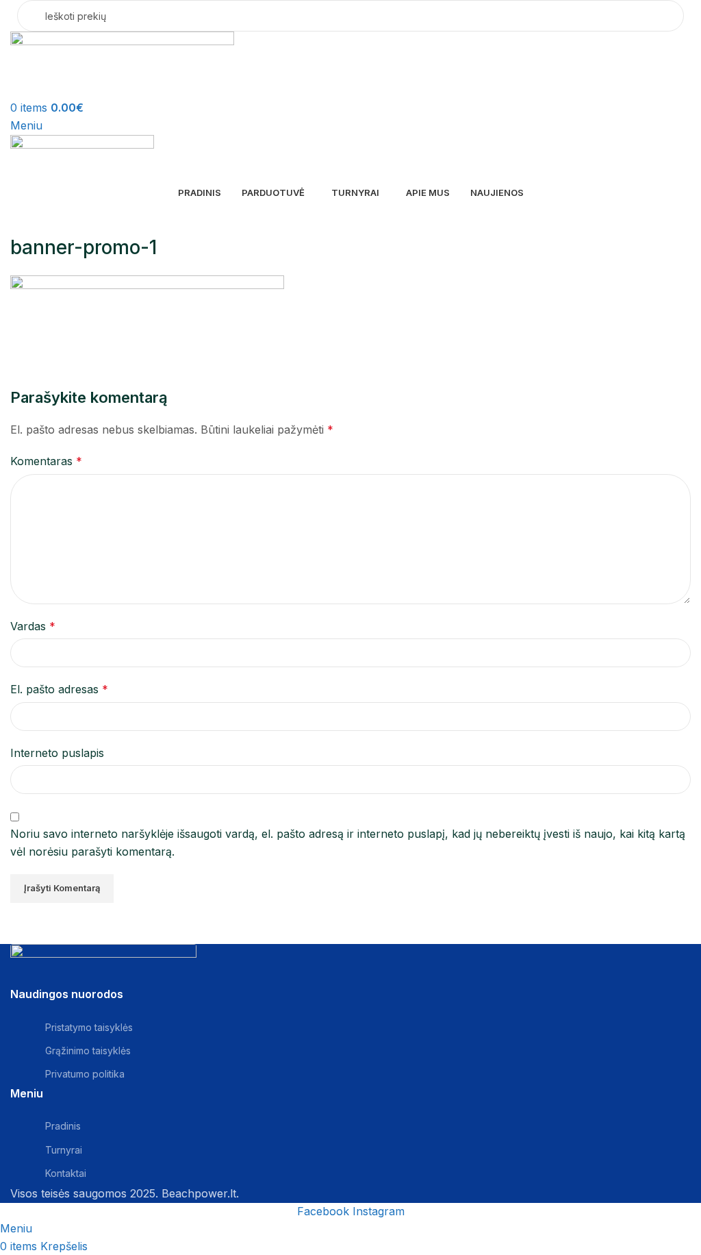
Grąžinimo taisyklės (88, 1050)
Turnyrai (63, 1150)
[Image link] (103, 964)
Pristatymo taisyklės (89, 1027)
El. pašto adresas (59, 689)
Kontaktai (65, 1173)
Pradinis (63, 1126)
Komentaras (46, 461)
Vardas (32, 626)
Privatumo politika (85, 1074)
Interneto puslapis (57, 753)
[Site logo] (122, 64)
